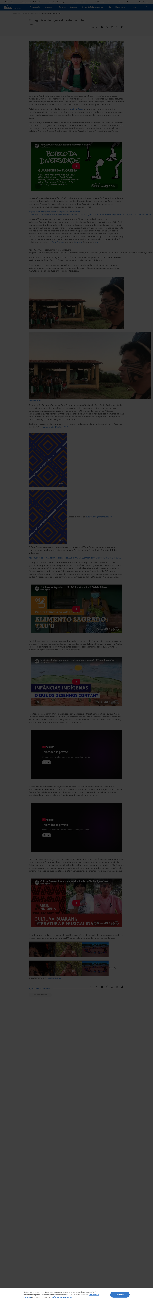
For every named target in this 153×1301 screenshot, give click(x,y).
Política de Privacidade (61, 1297)
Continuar (120, 1294)
